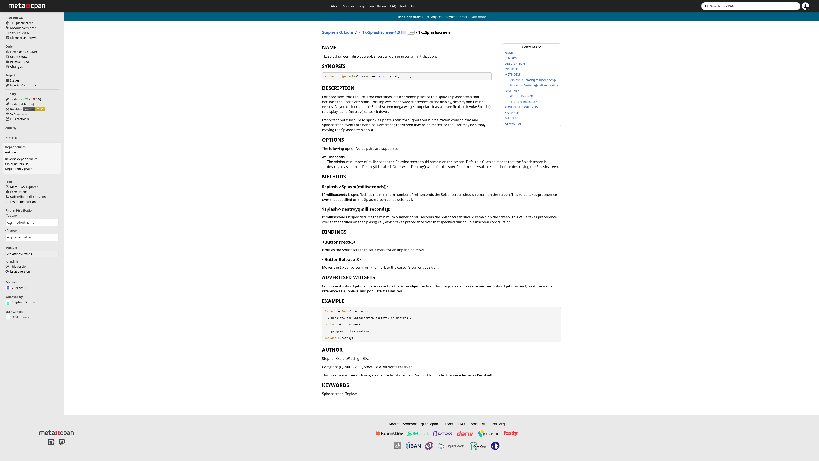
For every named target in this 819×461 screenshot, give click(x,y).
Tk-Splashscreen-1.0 (381, 32)
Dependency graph (19, 169)
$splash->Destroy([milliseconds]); (534, 85)
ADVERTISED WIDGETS (521, 107)
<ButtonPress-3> (521, 96)
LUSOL (16, 317)
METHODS (512, 74)
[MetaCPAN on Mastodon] (66, 446)
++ (412, 33)
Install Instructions (23, 202)
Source (15, 57)
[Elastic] (488, 433)
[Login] (805, 6)
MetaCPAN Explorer (24, 187)
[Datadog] (442, 433)
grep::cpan (366, 6)
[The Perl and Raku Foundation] (495, 445)
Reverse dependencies (21, 159)
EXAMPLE (512, 112)
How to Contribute (23, 85)
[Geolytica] (397, 445)
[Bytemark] (418, 433)
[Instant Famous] (429, 445)
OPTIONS (511, 69)
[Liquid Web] (451, 445)
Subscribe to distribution (28, 197)
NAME (509, 52)
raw (24, 57)
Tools (403, 6)
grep (13, 230)
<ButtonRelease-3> (523, 101)
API (413, 6)
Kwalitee (16, 109)
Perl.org (498, 423)
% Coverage (18, 114)
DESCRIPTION (515, 63)
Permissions (19, 192)
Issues (14, 80)
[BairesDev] (389, 433)
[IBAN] (413, 445)
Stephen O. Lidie (23, 302)
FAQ (393, 6)
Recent (382, 6)
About (335, 6)
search (15, 215)
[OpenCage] (478, 445)
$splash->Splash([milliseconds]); (533, 80)
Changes (16, 66)
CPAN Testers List (17, 164)
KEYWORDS (513, 123)
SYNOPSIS (512, 58)
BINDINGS (512, 91)
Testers (15, 99)
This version (19, 266)
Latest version (20, 271)
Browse (15, 62)
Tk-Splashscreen (22, 23)
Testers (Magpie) (22, 104)
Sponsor (349, 6)
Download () (23, 52)
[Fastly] (510, 433)
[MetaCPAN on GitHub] (51, 446)
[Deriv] (464, 433)
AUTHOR (511, 118)
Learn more (477, 17)
